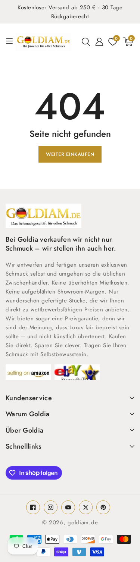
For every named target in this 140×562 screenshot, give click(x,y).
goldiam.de (83, 522)
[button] (86, 41)
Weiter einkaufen (70, 154)
